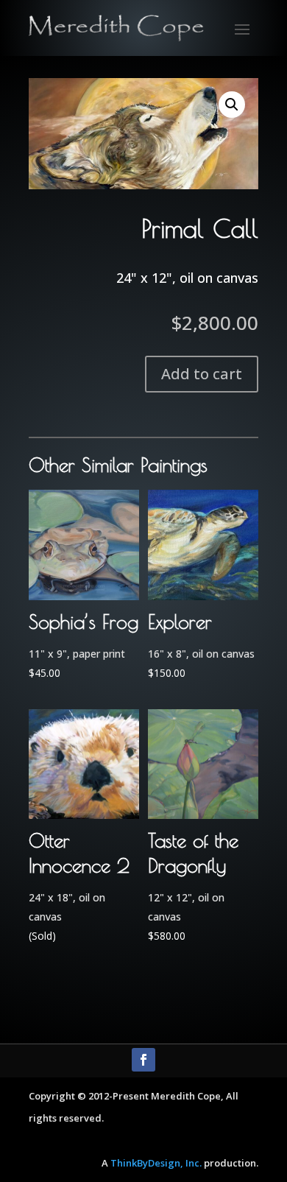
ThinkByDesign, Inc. (156, 1162)
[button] (232, 104)
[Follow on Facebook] (143, 1060)
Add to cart (201, 374)
